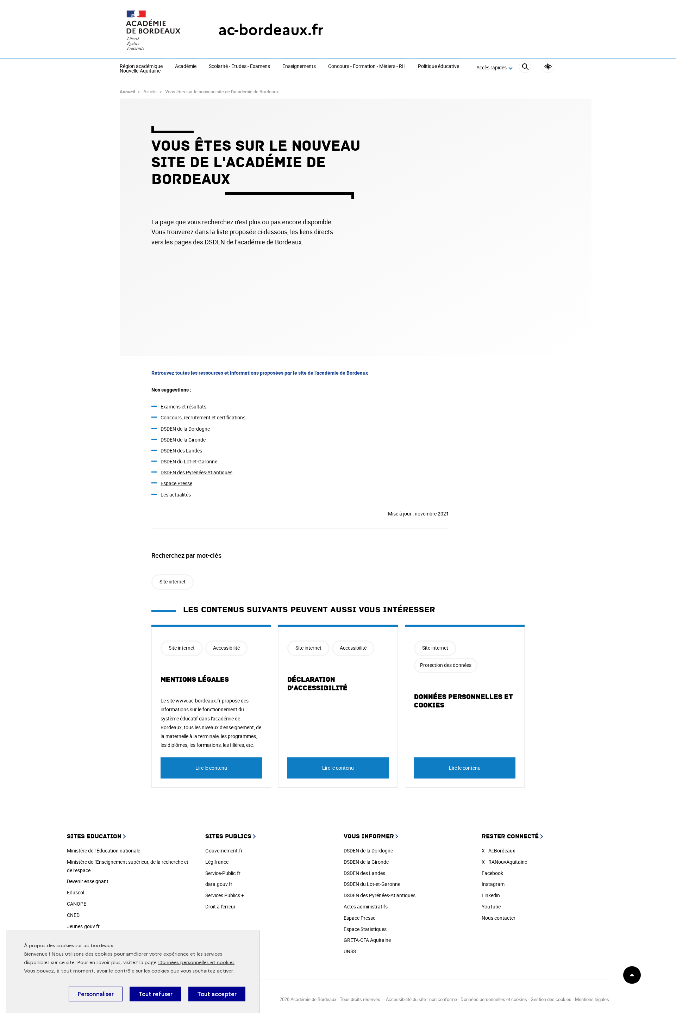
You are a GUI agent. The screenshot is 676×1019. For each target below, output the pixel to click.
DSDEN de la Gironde (183, 439)
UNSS (350, 951)
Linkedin (491, 895)
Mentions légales (195, 679)
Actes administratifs (366, 906)
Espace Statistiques (365, 929)
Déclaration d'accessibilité (317, 683)
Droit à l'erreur (220, 906)
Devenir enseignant (87, 881)
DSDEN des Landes (181, 450)
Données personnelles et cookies (196, 962)
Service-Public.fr (222, 873)
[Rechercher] (525, 68)
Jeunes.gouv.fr (83, 926)
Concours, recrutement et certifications (203, 417)
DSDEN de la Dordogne (185, 428)
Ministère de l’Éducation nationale (103, 850)
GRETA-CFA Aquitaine (367, 940)
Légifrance (217, 861)
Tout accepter (217, 994)
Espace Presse (176, 483)
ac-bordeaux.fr (271, 30)
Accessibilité (548, 67)
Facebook (492, 873)
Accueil (127, 91)
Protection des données (445, 665)
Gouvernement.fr (224, 850)
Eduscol (75, 892)
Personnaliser (95, 994)
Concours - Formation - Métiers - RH (367, 66)
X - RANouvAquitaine (504, 861)
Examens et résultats (183, 406)
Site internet (172, 581)
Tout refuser (155, 994)
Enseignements (299, 66)
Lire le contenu (211, 767)
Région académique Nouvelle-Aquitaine (141, 69)
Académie (185, 66)
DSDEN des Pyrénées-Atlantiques (196, 472)
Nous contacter (498, 917)
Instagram (493, 884)
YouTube (491, 906)
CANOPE (76, 903)
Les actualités (176, 494)
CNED (73, 915)
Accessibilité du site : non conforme (421, 999)
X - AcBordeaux (498, 850)
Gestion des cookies (551, 999)
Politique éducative (438, 66)
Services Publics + (224, 895)
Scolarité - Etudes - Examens (239, 66)
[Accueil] (155, 30)
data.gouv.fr (218, 884)
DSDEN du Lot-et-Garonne (189, 461)
